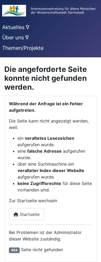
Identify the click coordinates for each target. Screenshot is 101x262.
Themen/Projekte (23, 48)
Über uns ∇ (15, 37)
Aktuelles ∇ (15, 27)
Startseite (29, 214)
